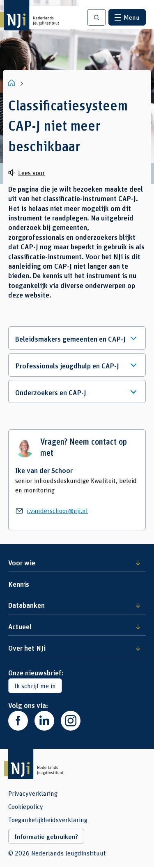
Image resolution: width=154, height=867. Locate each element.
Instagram (70, 721)
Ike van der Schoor (44, 470)
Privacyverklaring (32, 793)
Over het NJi (27, 648)
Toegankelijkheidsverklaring (47, 819)
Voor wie (21, 562)
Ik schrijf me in (35, 685)
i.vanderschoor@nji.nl (57, 510)
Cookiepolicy (25, 806)
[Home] (12, 83)
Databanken (26, 605)
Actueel (20, 626)
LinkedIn (44, 721)
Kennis (18, 584)
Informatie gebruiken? (46, 836)
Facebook (18, 721)
